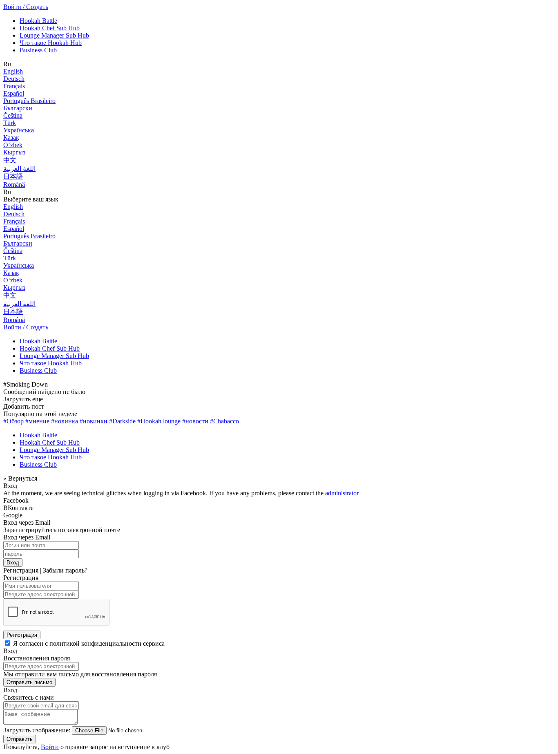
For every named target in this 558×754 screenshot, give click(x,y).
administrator (342, 493)
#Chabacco (224, 421)
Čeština (12, 115)
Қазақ (11, 137)
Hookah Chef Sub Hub (50, 28)
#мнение (37, 421)
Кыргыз (14, 152)
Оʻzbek (12, 144)
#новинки (93, 421)
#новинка (64, 421)
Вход (13, 562)
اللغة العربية (19, 168)
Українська (18, 130)
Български (17, 108)
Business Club (38, 50)
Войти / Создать (25, 6)
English (13, 71)
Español (13, 93)
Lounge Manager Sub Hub (54, 35)
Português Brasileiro (29, 100)
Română (14, 184)
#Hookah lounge (159, 421)
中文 (9, 160)
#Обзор (13, 421)
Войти (50, 746)
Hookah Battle (38, 20)
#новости (195, 421)
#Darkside (122, 421)
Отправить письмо (29, 682)
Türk (9, 122)
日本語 (13, 176)
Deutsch (14, 78)
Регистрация (22, 635)
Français (14, 86)
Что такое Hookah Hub (51, 42)
